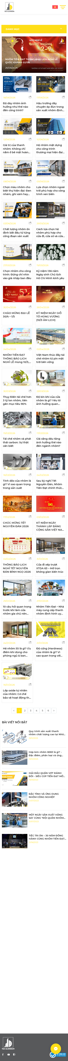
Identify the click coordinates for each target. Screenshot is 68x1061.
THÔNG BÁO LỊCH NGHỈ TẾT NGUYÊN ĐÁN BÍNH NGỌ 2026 (17, 568)
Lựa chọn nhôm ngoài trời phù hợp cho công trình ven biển (50, 191)
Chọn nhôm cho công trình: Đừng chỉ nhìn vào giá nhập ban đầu (17, 274)
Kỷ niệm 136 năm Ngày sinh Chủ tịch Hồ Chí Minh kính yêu (50, 274)
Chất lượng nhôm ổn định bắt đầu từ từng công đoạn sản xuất (16, 233)
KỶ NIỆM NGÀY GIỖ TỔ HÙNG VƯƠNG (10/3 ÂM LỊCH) (49, 316)
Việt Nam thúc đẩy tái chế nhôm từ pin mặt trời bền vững (50, 358)
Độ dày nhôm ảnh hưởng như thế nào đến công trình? (15, 107)
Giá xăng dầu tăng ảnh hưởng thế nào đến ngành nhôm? (48, 442)
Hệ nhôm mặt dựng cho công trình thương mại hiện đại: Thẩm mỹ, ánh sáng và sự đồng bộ (49, 152)
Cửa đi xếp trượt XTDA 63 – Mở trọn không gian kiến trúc (49, 568)
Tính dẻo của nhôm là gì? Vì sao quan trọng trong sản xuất (17, 484)
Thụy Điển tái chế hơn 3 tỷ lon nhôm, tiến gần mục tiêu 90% (17, 400)
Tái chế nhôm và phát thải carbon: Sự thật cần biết (17, 442)
